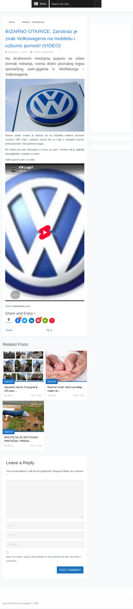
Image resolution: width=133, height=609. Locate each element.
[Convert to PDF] (52, 320)
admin (10, 395)
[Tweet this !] (24, 320)
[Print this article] (45, 320)
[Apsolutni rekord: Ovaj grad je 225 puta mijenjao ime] (23, 366)
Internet (26, 22)
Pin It (49, 330)
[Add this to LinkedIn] (31, 320)
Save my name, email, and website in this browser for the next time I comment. (43, 558)
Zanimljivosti (38, 22)
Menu (43, 3)
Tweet (9, 330)
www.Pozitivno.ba (11, 603)
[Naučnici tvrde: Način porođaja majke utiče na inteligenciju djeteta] (66, 366)
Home (12, 22)
